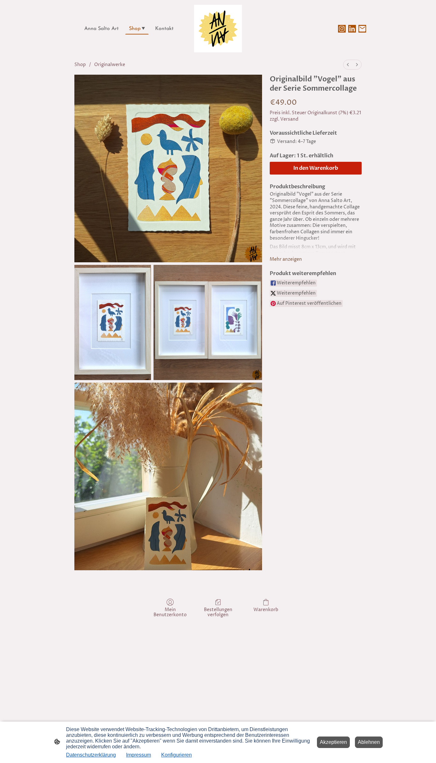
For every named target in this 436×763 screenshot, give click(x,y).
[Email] (362, 29)
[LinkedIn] (352, 29)
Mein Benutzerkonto (170, 612)
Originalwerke (109, 65)
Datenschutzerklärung (91, 755)
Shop (80, 65)
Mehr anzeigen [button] (286, 259)
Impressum (138, 755)
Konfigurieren (176, 755)
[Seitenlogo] (218, 28)
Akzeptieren (333, 742)
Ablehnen (369, 742)
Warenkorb (265, 610)
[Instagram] (342, 29)
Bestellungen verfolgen (218, 612)
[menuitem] (347, 64)
